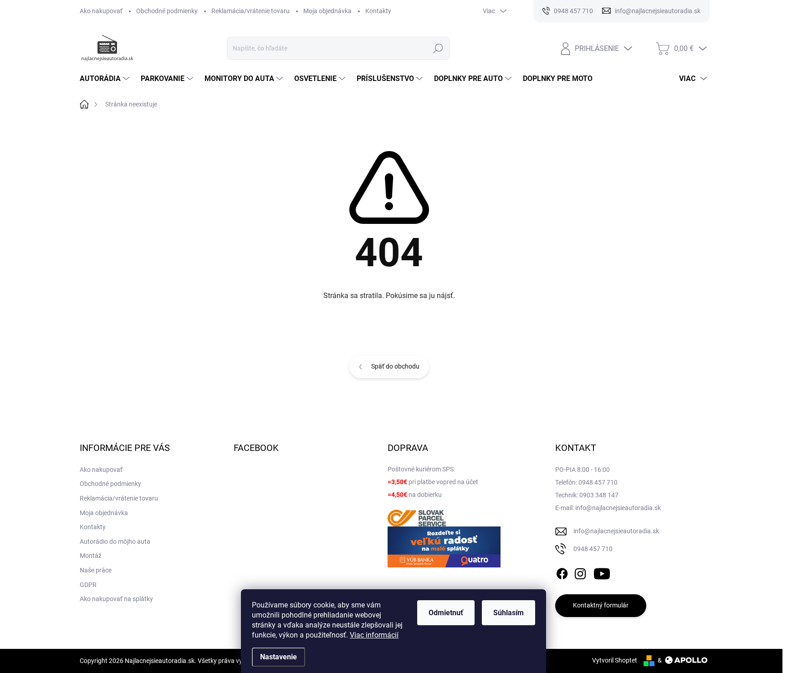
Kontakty (378, 11)
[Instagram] (580, 572)
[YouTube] (602, 572)
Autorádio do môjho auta (115, 541)
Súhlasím (508, 612)
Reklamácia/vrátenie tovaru (250, 11)
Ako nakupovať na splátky (116, 598)
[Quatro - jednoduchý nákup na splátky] (444, 546)
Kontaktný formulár (601, 605)
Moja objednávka (327, 11)
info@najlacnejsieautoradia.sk (616, 531)
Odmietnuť (446, 612)
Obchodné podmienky (167, 11)
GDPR (88, 584)
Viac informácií (374, 635)
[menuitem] (106, 78)
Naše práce (96, 570)
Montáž (91, 555)
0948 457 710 (593, 548)
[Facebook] (562, 572)
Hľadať (438, 48)
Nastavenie (278, 657)
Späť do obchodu (395, 366)
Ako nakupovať (101, 11)
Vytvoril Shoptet (614, 660)
